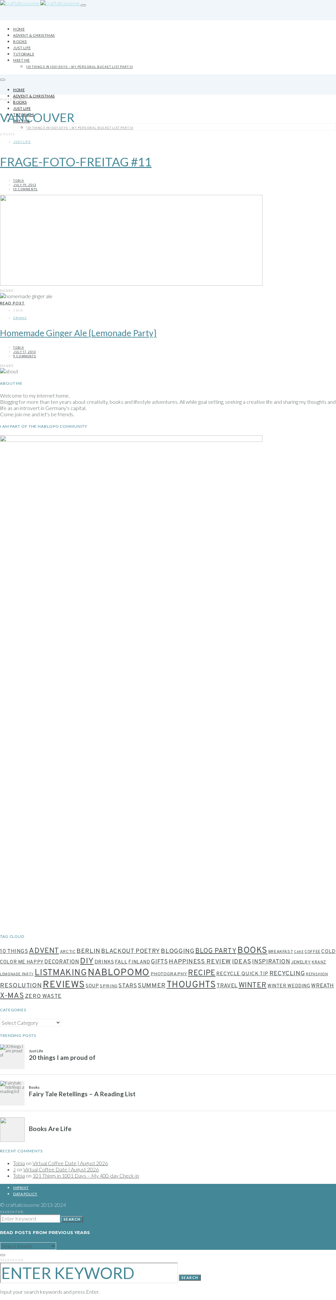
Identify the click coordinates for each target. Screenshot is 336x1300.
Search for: (12, 1212)
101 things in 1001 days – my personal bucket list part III (79, 67)
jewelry (301, 962)
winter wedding (288, 986)
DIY (87, 961)
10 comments (25, 189)
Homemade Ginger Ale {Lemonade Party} (78, 333)
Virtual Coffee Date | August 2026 (70, 1163)
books (252, 950)
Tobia (18, 181)
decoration (61, 962)
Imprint (21, 1188)
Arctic (68, 952)
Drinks (20, 318)
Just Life (22, 48)
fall (121, 962)
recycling (287, 974)
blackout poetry (130, 951)
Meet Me (21, 60)
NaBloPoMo (119, 973)
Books (20, 41)
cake (299, 952)
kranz (319, 962)
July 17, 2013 (24, 352)
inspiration (271, 962)
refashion (317, 974)
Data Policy (25, 1194)
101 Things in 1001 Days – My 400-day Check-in (85, 1175)
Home (19, 29)
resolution (21, 986)
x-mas (12, 996)
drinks (104, 962)
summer (152, 986)
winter (253, 985)
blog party (215, 951)
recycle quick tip (242, 974)
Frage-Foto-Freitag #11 (76, 162)
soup (92, 986)
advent (44, 951)
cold (328, 952)
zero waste (43, 996)
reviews (64, 985)
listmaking (60, 973)
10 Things (14, 951)
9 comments (24, 356)
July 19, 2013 (24, 185)
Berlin (88, 951)
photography (169, 974)
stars (127, 986)
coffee (312, 952)
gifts (159, 962)
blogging (177, 951)
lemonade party (17, 974)
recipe (202, 973)
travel (227, 985)
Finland (139, 962)
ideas (241, 962)
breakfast (280, 952)
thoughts (191, 985)
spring (109, 986)
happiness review (200, 962)
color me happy (22, 962)
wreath (322, 985)
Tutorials (23, 54)
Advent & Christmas (34, 35)
